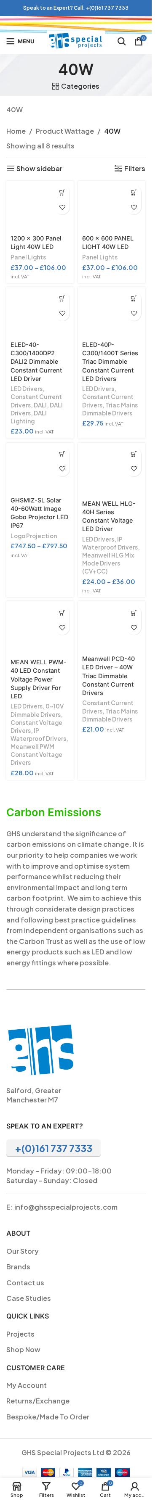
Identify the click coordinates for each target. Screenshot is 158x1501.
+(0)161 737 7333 (107, 8)
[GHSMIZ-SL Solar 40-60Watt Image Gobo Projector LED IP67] (40, 468)
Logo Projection (34, 535)
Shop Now (23, 1349)
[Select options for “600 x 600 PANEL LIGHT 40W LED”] (133, 192)
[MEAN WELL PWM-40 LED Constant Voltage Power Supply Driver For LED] (40, 628)
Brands (18, 1266)
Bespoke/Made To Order (47, 1416)
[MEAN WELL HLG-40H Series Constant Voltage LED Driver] (111, 470)
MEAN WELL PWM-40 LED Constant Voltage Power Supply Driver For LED (39, 679)
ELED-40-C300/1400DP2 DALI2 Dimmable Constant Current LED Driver (36, 361)
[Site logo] (76, 40)
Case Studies (28, 1298)
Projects (20, 1333)
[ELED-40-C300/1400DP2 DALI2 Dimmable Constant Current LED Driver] (40, 312)
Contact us (25, 1282)
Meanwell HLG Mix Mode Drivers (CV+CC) (108, 563)
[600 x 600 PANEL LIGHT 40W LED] (111, 206)
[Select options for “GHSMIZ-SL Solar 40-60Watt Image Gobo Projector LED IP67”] (62, 454)
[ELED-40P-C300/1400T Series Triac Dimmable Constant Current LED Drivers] (111, 312)
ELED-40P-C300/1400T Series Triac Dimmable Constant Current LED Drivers (110, 361)
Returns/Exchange (38, 1400)
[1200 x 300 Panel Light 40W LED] (40, 206)
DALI (40, 405)
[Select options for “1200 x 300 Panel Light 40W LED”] (62, 192)
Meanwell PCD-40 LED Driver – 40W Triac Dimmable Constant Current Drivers (108, 675)
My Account (26, 1385)
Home (16, 131)
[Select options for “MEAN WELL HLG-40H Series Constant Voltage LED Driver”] (133, 454)
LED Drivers (27, 388)
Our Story (22, 1251)
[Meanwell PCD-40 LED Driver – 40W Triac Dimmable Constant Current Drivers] (111, 626)
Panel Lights (28, 257)
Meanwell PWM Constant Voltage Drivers (36, 754)
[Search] (121, 41)
